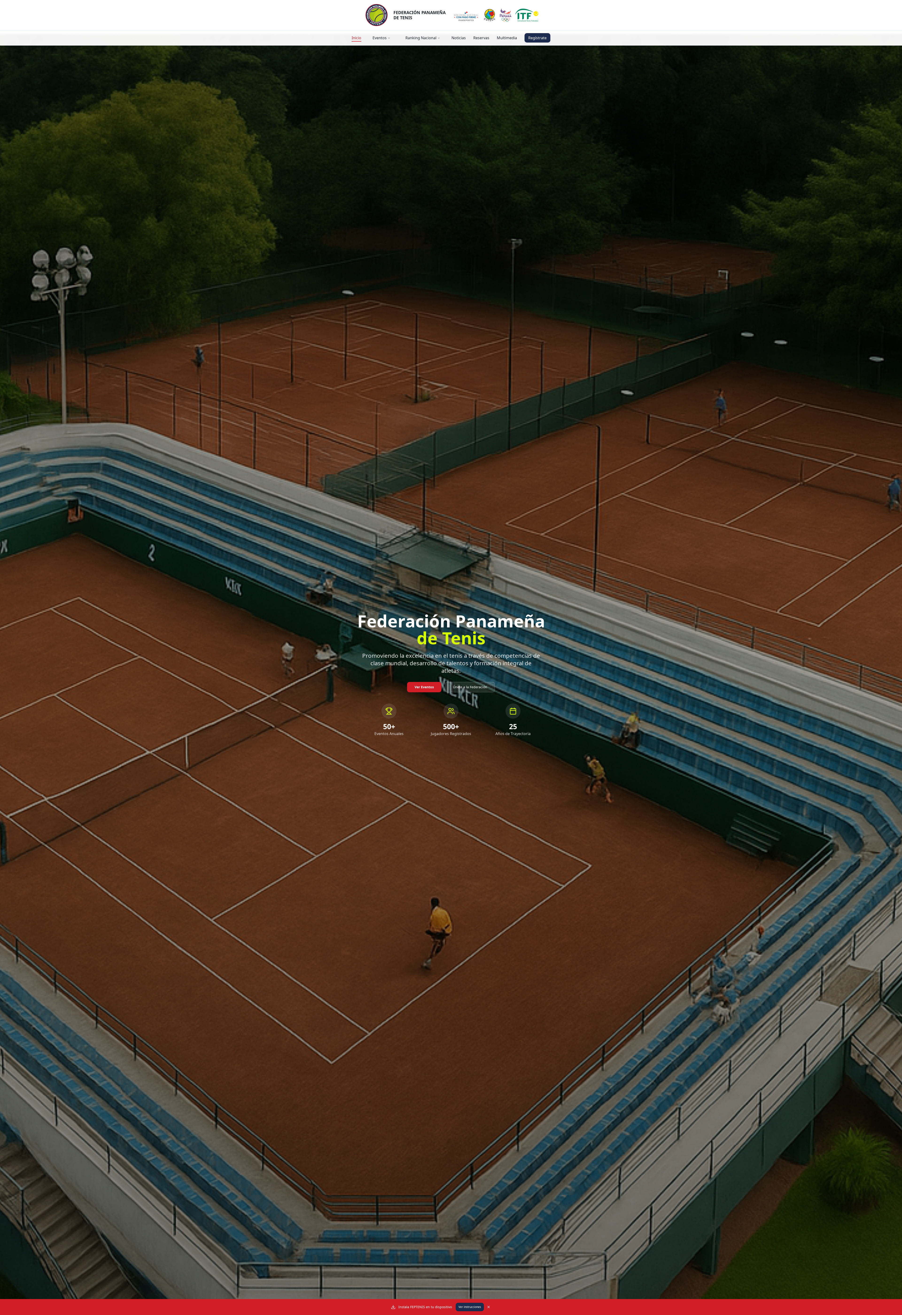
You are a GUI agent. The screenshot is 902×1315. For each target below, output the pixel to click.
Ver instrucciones (470, 1307)
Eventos (380, 37)
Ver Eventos (424, 687)
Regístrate (537, 37)
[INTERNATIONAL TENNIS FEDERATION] (527, 15)
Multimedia (507, 37)
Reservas (481, 37)
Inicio (356, 37)
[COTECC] (489, 15)
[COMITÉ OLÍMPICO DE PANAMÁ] (505, 15)
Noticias (458, 37)
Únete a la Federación (470, 687)
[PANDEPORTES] (466, 15)
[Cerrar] (488, 1307)
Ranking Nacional (420, 37)
